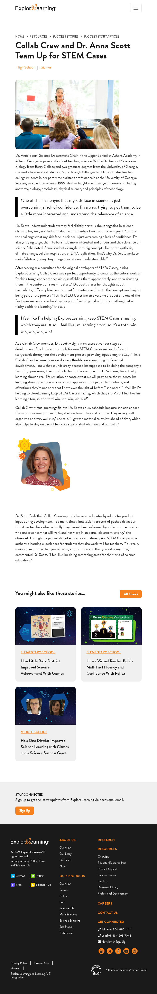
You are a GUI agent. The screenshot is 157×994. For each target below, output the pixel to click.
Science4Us (66, 908)
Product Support (107, 869)
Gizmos (45, 67)
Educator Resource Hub (112, 862)
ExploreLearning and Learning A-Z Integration (30, 975)
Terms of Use (41, 963)
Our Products (72, 876)
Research (106, 840)
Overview (65, 847)
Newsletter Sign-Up (114, 941)
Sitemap (15, 968)
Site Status (65, 926)
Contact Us (108, 913)
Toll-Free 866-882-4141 (116, 929)
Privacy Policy (19, 963)
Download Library (108, 887)
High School (25, 67)
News (62, 866)
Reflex (63, 896)
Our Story (65, 853)
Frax (62, 902)
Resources (107, 849)
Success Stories (107, 875)
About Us (67, 840)
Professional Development (113, 893)
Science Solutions (69, 920)
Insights (102, 881)
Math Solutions (68, 914)
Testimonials (66, 933)
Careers (105, 903)
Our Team (65, 860)
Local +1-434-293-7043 (116, 935)
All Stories (131, 594)
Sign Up (24, 810)
